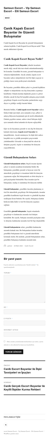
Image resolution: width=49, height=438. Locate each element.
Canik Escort (29, 246)
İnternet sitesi (11, 330)
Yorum (7, 273)
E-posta (8, 318)
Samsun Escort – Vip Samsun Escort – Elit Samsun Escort (22, 9)
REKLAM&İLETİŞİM (12, 417)
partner (9, 246)
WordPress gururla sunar (11, 434)
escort (5, 431)
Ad (6, 307)
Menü (7, 18)
